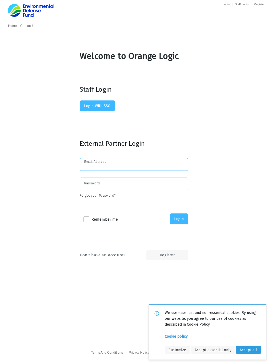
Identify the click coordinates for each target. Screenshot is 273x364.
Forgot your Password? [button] (97, 195)
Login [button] (179, 218)
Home (12, 26)
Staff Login (241, 4)
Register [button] (167, 255)
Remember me (104, 219)
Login (226, 4)
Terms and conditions (107, 352)
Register (259, 4)
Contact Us (28, 26)
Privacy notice (139, 352)
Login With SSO (97, 105)
